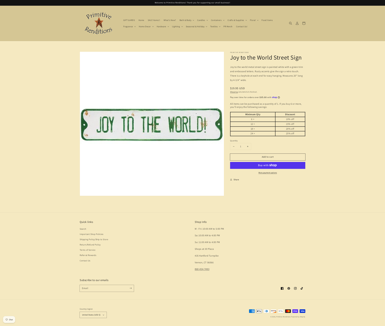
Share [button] (236, 179)
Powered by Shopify (298, 317)
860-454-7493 (202, 269)
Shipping (234, 92)
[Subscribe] (130, 288)
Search (83, 229)
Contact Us (85, 260)
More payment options (268, 172)
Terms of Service (87, 250)
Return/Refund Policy (90, 244)
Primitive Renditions (283, 317)
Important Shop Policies (91, 234)
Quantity (234, 140)
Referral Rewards (88, 255)
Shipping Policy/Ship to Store (94, 239)
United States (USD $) (91, 315)
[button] (290, 23)
